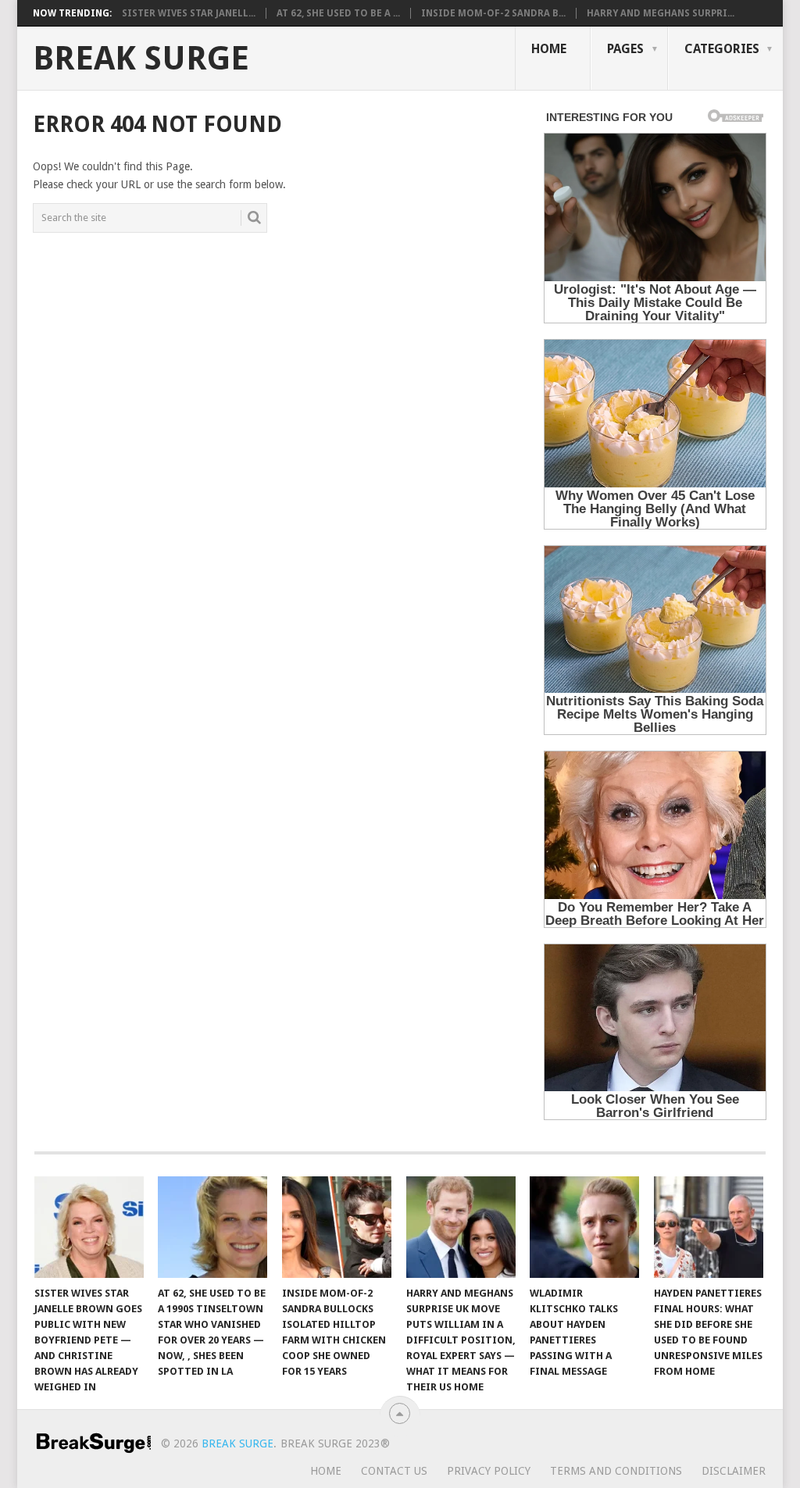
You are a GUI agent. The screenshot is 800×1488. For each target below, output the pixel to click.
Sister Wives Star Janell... (188, 13)
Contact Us (394, 1471)
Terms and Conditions (616, 1471)
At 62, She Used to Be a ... (338, 13)
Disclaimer (734, 1471)
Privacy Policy (488, 1471)
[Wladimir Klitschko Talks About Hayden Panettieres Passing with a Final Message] (584, 1227)
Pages (625, 48)
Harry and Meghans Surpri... (660, 13)
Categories (721, 48)
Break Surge (141, 58)
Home (548, 48)
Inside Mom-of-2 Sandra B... (493, 13)
